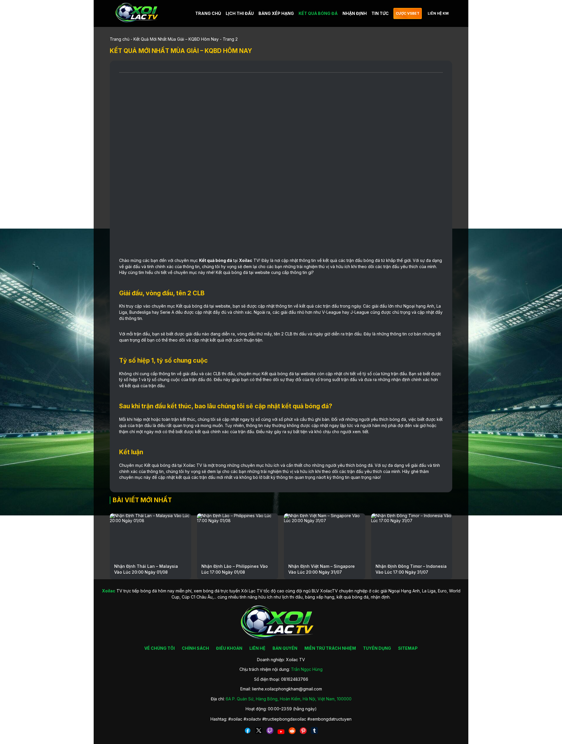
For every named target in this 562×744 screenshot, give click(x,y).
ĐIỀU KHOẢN (229, 648)
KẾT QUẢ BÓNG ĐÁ (318, 13)
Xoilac (245, 260)
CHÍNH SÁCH (195, 648)
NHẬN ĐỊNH (354, 13)
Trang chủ (119, 39)
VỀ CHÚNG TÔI (159, 648)
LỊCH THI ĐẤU (240, 13)
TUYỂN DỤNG (377, 648)
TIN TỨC (380, 13)
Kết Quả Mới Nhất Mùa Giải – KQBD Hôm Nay (176, 39)
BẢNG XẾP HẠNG (276, 13)
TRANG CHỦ (208, 13)
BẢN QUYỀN (285, 648)
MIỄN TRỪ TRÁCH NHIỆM (330, 648)
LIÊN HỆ (257, 648)
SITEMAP (408, 648)
